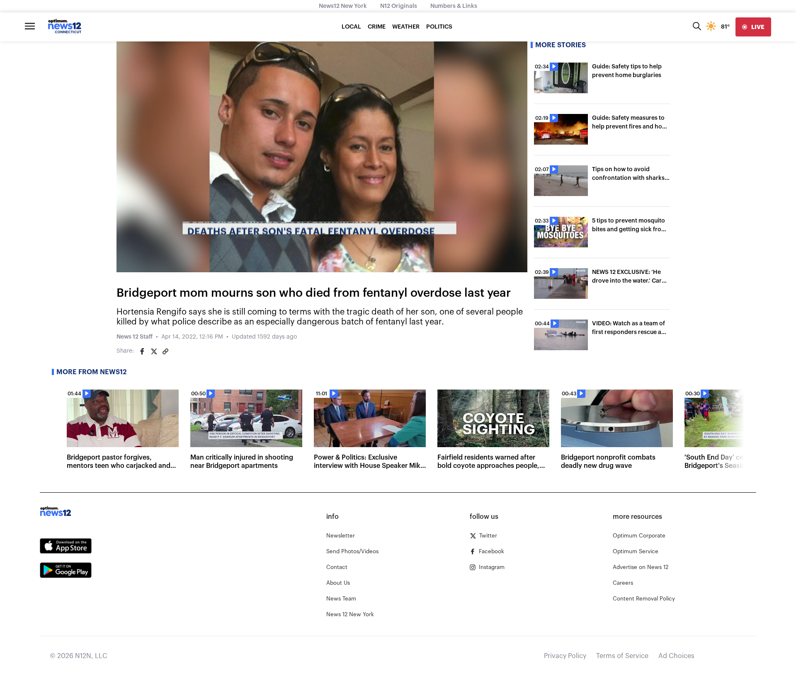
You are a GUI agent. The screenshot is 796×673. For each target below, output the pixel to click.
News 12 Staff (134, 337)
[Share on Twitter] (153, 351)
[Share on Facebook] (142, 351)
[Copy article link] (165, 351)
